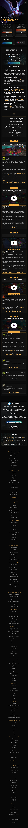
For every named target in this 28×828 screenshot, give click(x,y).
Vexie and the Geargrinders (14, 594)
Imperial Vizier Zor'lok (14, 574)
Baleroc (14, 651)
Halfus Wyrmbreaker (14, 673)
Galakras (14, 478)
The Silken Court (14, 638)
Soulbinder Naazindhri (14, 551)
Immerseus (14, 472)
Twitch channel (10, 440)
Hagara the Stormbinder (14, 616)
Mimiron (14, 790)
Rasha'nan (14, 633)
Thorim (14, 794)
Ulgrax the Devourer (14, 628)
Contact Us (14, 822)
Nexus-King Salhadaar (14, 557)
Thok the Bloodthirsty (14, 489)
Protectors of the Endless (14, 584)
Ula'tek (14, 467)
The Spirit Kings (14, 569)
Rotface (14, 747)
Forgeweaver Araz (14, 552)
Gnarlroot (14, 685)
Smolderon (14, 695)
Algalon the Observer (14, 800)
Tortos (14, 527)
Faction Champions (14, 770)
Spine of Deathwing (14, 621)
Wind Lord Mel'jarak (14, 579)
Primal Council (14, 727)
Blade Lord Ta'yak (14, 576)
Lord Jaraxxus (14, 768)
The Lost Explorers (14, 460)
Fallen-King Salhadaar (14, 509)
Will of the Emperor (14, 572)
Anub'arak (14, 774)
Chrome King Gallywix (14, 606)
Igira (14, 686)
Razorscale (14, 782)
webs (13, 178)
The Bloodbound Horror (14, 629)
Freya (14, 792)
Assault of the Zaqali (14, 708)
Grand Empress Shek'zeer (14, 582)
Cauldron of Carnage (14, 596)
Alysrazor (14, 650)
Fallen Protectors (14, 473)
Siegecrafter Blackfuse (14, 490)
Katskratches (10, 437)
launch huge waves (20, 79)
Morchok (14, 611)
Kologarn (14, 787)
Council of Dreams (14, 690)
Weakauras (14, 807)
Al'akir (14, 661)
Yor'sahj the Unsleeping (14, 614)
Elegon (14, 571)
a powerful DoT (18, 176)
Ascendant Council (14, 676)
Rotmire (14, 499)
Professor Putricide (14, 748)
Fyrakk (14, 698)
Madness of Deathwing (14, 623)
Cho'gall (14, 678)
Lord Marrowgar (14, 738)
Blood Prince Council (14, 750)
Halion (14, 762)
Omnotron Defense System (14, 663)
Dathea (14, 728)
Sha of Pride (14, 477)
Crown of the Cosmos (14, 512)
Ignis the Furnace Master (14, 780)
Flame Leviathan (14, 778)
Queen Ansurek (14, 640)
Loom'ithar (14, 549)
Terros (14, 723)
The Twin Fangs (14, 463)
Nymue (14, 693)
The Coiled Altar (14, 465)
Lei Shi (14, 588)
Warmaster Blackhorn (14, 619)
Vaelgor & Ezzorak (14, 507)
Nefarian (14, 671)
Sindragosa (14, 755)
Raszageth (14, 733)
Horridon (14, 524)
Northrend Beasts (14, 767)
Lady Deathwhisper (14, 740)
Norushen (14, 475)
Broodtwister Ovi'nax (14, 634)
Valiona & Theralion (14, 675)
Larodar (14, 691)
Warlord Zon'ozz (14, 613)
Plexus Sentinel (14, 547)
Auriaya (14, 789)
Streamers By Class (14, 809)
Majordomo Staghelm (14, 653)
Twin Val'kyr (14, 772)
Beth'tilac (14, 648)
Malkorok (14, 485)
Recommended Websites (14, 814)
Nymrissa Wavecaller (14, 453)
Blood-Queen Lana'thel (14, 752)
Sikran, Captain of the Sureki (14, 631)
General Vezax (14, 797)
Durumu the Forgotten (14, 532)
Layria (22, 437)
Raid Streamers (14, 812)
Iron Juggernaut (14, 480)
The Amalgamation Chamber (14, 705)
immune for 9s (18, 343)
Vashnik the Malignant (14, 458)
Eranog (14, 722)
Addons (14, 805)
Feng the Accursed (14, 566)
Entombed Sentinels (14, 457)
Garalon (14, 577)
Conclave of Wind (14, 659)
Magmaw (14, 665)
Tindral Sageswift (14, 697)
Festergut (14, 745)
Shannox (14, 644)
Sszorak (14, 462)
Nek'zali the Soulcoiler (14, 455)
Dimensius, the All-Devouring (14, 559)
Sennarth (14, 725)
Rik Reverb (14, 598)
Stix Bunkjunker (14, 599)
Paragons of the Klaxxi (14, 492)
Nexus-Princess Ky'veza (14, 636)
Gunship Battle (14, 742)
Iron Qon (14, 537)
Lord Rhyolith (14, 646)
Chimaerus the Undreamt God (14, 514)
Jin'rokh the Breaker (14, 522)
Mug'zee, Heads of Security (14, 604)
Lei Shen (14, 541)
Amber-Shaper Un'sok (14, 581)
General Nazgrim (14, 484)
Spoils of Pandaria (14, 487)
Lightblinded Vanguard (14, 510)
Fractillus (14, 556)
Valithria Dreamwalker (14, 754)
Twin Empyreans (14, 539)
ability (17, 95)
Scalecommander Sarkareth (14, 717)
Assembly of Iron (14, 785)
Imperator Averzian (14, 503)
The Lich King (14, 757)
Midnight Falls (14, 517)
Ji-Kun (14, 530)
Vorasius (14, 505)
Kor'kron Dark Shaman (14, 482)
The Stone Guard (14, 564)
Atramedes (14, 666)
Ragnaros (14, 655)
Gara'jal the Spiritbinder (14, 567)
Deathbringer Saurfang (14, 743)
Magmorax (14, 713)
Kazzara (14, 703)
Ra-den (14, 542)
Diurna (14, 732)
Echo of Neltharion (14, 715)
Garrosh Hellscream (14, 494)
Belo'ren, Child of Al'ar (14, 515)
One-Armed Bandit (14, 603)
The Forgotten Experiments (14, 707)
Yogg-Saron (14, 799)
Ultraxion (14, 618)
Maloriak (14, 670)
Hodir (14, 795)
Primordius (14, 534)
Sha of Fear (14, 589)
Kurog (14, 730)
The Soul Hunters (14, 554)
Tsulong (14, 586)
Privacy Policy (14, 820)
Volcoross (14, 688)
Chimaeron (14, 668)
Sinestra (14, 680)
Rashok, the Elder (14, 710)
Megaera (14, 529)
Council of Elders (14, 525)
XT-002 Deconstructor (14, 783)
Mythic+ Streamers (14, 810)
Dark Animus (14, 535)
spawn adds (12, 106)
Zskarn (14, 712)
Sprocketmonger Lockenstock (14, 601)
